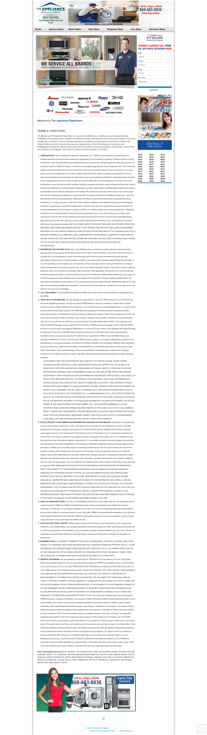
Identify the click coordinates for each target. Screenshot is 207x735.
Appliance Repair (56, 29)
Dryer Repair (94, 29)
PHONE (140, 61)
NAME (140, 53)
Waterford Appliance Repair (97, 728)
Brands (38, 29)
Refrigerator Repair (115, 29)
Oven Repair (136, 29)
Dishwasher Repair (157, 29)
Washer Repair (74, 29)
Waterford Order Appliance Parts (102, 731)
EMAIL (140, 69)
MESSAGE (141, 77)
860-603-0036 (151, 9)
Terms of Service (126, 731)
